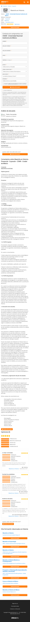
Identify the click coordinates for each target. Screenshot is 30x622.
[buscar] (24, 2)
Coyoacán (14, 6)
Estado (4, 64)
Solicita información (15, 87)
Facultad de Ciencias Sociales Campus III (11, 535)
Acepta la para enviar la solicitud (15, 83)
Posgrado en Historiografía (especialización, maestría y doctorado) (15, 570)
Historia (9, 6)
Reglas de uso (15, 603)
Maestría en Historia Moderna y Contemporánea (11, 560)
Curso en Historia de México (10, 581)
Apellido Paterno (6, 45)
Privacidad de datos (15, 606)
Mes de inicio (5, 74)
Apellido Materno (6, 50)
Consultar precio (9, 22)
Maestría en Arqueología (9, 541)
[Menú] (28, 2)
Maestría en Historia (14, 468)
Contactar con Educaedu (15, 609)
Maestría (5, 6)
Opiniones (17, 24)
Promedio (5, 78)
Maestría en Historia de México (11, 589)
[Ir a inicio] (1, 6)
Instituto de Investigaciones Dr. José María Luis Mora (14, 563)
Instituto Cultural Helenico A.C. (9, 591)
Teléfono (7, 60)
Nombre (4, 41)
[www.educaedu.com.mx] (15, 617)
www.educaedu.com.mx (15, 613)
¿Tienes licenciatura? (7, 69)
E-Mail (4, 55)
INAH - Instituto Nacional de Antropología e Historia (14, 543)
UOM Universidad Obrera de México (10, 583)
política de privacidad (12, 83)
